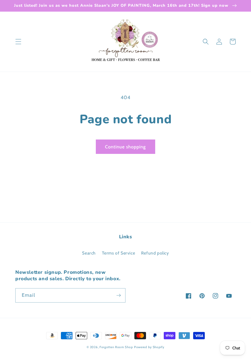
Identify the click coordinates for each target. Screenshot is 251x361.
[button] (18, 41)
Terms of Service (118, 253)
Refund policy (155, 253)
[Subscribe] (118, 295)
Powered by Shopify (149, 347)
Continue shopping (125, 147)
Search (89, 253)
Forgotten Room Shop (116, 347)
